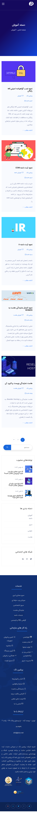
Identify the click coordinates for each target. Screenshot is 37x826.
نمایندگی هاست (18, 610)
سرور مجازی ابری (18, 595)
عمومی (30, 531)
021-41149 (18, 726)
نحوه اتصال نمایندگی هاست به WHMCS (20, 309)
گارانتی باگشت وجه (17, 694)
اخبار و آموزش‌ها (17, 679)
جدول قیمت (9, 660)
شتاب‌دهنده (26, 642)
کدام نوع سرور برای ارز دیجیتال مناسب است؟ (16, 484)
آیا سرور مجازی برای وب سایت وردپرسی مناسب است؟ (13, 472)
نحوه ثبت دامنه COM (24, 168)
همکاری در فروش (9, 655)
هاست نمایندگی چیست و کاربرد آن (18, 383)
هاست (15, 315)
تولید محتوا (27, 647)
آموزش (19, 96)
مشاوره (8, 645)
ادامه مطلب (28, 130)
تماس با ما (17, 704)
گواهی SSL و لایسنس (18, 620)
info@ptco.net (18, 733)
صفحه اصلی (21, 30)
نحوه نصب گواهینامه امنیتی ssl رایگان (20, 90)
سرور (30, 524)
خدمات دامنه (18, 615)
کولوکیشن (26, 637)
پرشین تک (29, 96)
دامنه (15, 173)
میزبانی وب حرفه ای (18, 600)
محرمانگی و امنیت (17, 689)
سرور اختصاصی (18, 605)
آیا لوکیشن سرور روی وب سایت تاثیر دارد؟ (15, 496)
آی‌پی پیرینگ (8, 650)
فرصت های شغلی (17, 699)
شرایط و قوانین (17, 684)
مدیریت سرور (26, 660)
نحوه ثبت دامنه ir (25, 244)
